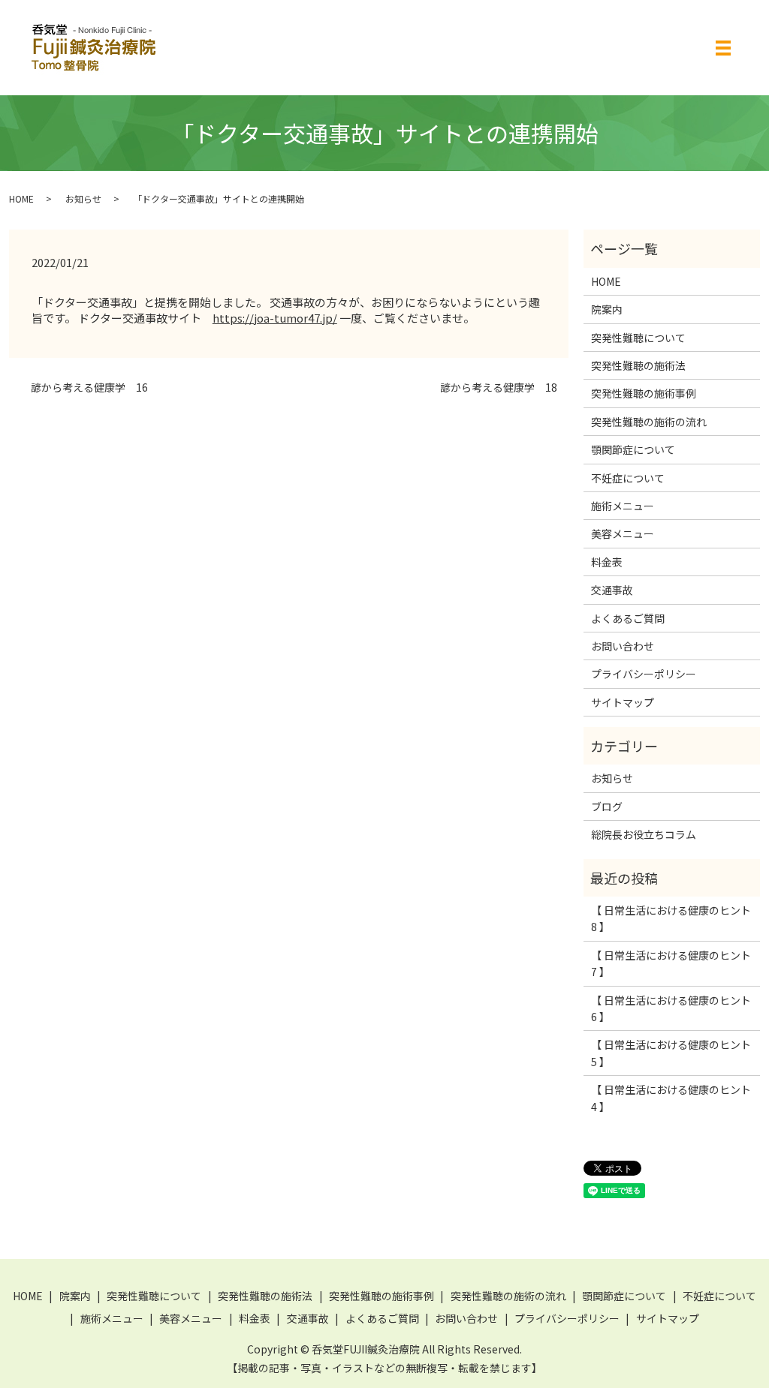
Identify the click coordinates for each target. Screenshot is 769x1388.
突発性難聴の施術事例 (643, 393)
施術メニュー (622, 505)
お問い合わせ (622, 645)
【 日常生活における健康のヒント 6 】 (671, 1008)
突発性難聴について (638, 337)
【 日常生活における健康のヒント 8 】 (671, 918)
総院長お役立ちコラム (643, 834)
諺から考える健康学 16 (84, 387)
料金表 (607, 561)
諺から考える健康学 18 (493, 387)
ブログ (607, 806)
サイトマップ (622, 702)
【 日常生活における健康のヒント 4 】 (671, 1097)
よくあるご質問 (628, 618)
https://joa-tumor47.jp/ (275, 318)
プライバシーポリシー (643, 673)
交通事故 (612, 589)
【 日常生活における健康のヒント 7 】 (671, 963)
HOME (21, 198)
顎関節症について (633, 449)
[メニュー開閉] (723, 48)
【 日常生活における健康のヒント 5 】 (671, 1052)
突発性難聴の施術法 (638, 365)
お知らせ (83, 198)
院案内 (607, 309)
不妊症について (628, 477)
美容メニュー (622, 533)
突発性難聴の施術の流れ (649, 421)
